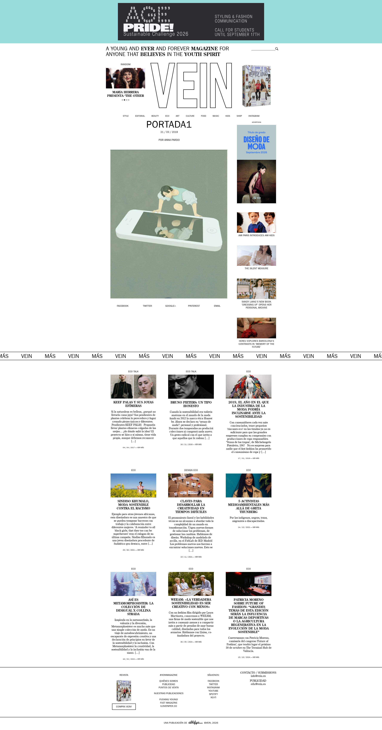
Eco (167, 116)
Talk (135, 372)
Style (126, 116)
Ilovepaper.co (168, 706)
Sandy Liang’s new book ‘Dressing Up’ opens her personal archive (256, 305)
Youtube (213, 691)
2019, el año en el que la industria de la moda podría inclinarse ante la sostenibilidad (248, 409)
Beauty (155, 116)
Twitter (213, 684)
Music (216, 116)
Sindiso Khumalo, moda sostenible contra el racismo (133, 505)
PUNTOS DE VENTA (169, 688)
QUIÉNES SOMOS (168, 681)
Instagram (253, 116)
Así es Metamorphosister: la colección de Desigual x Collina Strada (133, 607)
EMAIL (217, 306)
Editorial (140, 116)
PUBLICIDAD (168, 684)
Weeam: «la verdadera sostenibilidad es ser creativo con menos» (191, 603)
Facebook (213, 681)
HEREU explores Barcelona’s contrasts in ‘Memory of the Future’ (256, 344)
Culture (190, 116)
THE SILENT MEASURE (256, 269)
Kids (227, 116)
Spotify (213, 694)
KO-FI (213, 698)
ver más (140, 448)
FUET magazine (168, 703)
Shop (239, 116)
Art (177, 116)
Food (203, 116)
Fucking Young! (168, 700)
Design (188, 470)
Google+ (5, 728)
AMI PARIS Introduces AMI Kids (256, 236)
